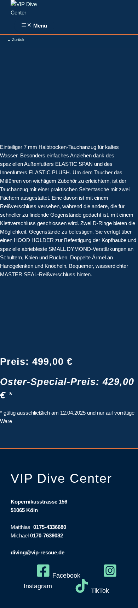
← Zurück (15, 39)
